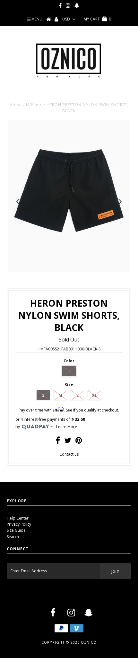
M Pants (34, 104)
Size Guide (16, 530)
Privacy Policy (19, 524)
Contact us (69, 454)
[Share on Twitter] (67, 441)
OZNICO (89, 642)
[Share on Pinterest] (78, 441)
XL (94, 395)
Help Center (18, 518)
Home (15, 104)
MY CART (97, 19)
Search (13, 536)
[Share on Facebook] (58, 441)
